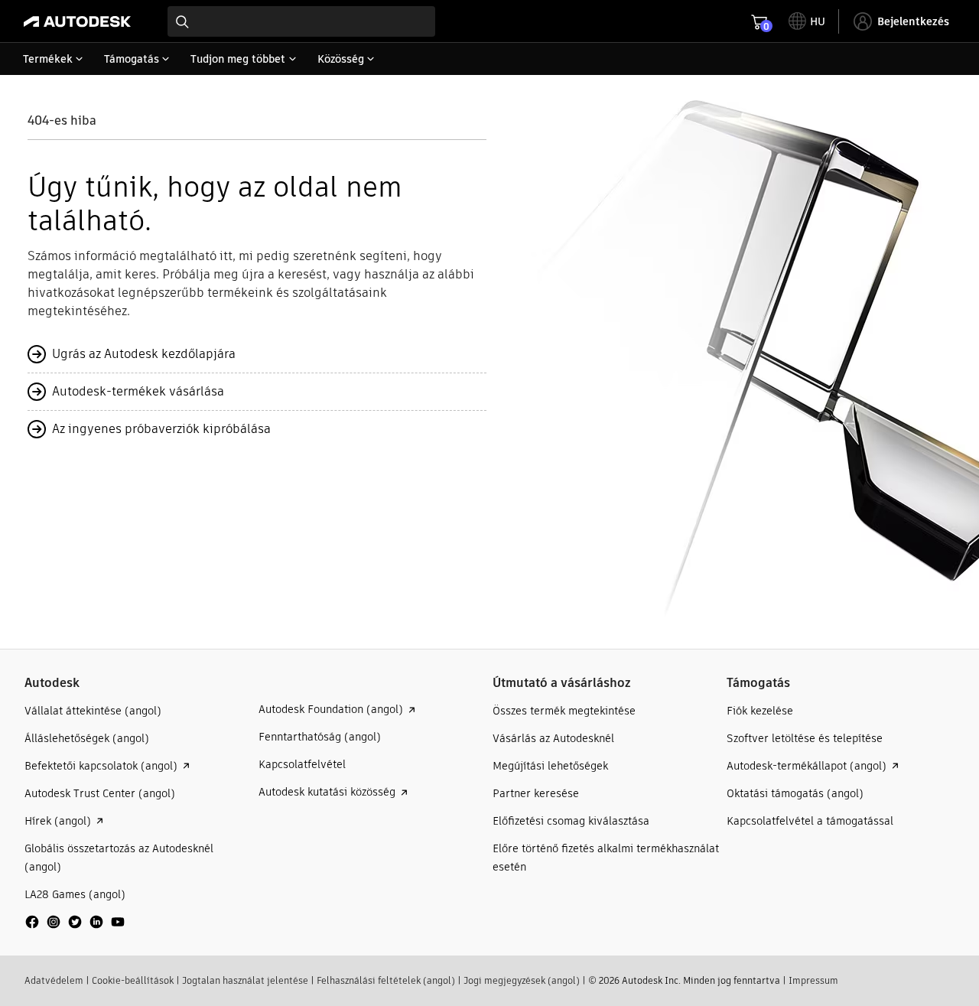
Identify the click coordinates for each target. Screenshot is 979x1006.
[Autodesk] (77, 21)
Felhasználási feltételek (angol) (386, 980)
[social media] (74, 922)
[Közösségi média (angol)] (74, 927)
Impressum (813, 980)
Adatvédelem (53, 980)
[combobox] (301, 21)
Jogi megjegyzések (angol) (521, 980)
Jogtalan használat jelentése (245, 980)
